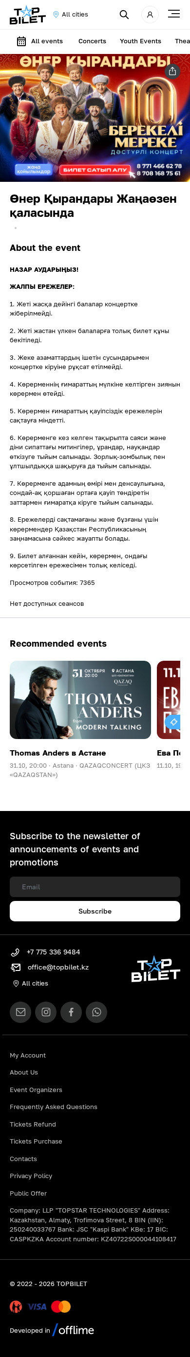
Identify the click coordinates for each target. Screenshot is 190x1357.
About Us (24, 1072)
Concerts (92, 41)
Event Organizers (36, 1089)
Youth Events (140, 41)
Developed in (31, 1330)
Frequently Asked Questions (53, 1106)
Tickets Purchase (36, 1141)
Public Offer (28, 1193)
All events (47, 41)
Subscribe (95, 911)
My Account (28, 1055)
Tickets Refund (33, 1124)
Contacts (23, 1159)
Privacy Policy (31, 1176)
